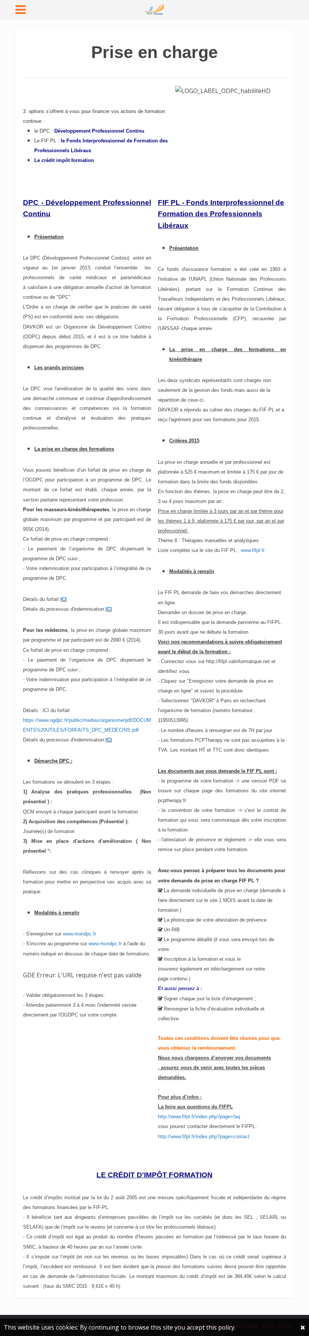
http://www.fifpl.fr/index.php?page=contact (203, 1136)
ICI (109, 609)
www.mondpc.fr (79, 934)
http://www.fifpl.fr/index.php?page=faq (199, 1116)
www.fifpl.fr (253, 550)
